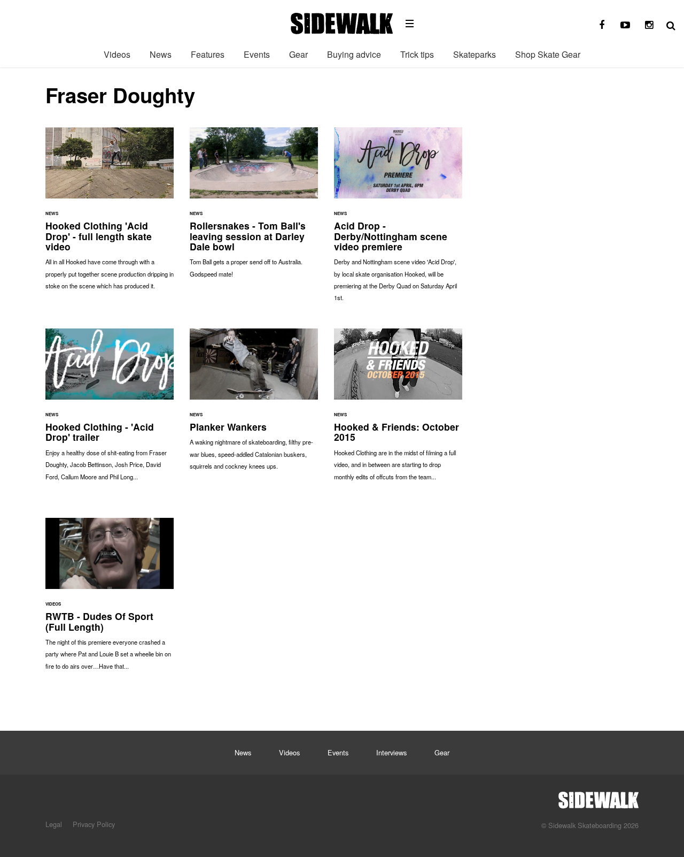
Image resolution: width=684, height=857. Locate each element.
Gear (298, 54)
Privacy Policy (94, 824)
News (161, 54)
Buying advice (354, 54)
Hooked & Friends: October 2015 (398, 409)
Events (257, 54)
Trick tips (417, 54)
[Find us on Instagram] (648, 25)
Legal (53, 824)
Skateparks (474, 54)
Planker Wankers (254, 404)
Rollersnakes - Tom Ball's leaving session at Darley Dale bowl (254, 207)
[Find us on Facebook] (601, 25)
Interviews (391, 752)
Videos (117, 54)
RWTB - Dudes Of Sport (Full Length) (109, 599)
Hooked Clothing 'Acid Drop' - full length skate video (109, 213)
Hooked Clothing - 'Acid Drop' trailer (109, 409)
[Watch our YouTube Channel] (625, 25)
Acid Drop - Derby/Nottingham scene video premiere (398, 219)
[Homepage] (598, 797)
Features (207, 54)
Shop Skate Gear (547, 54)
